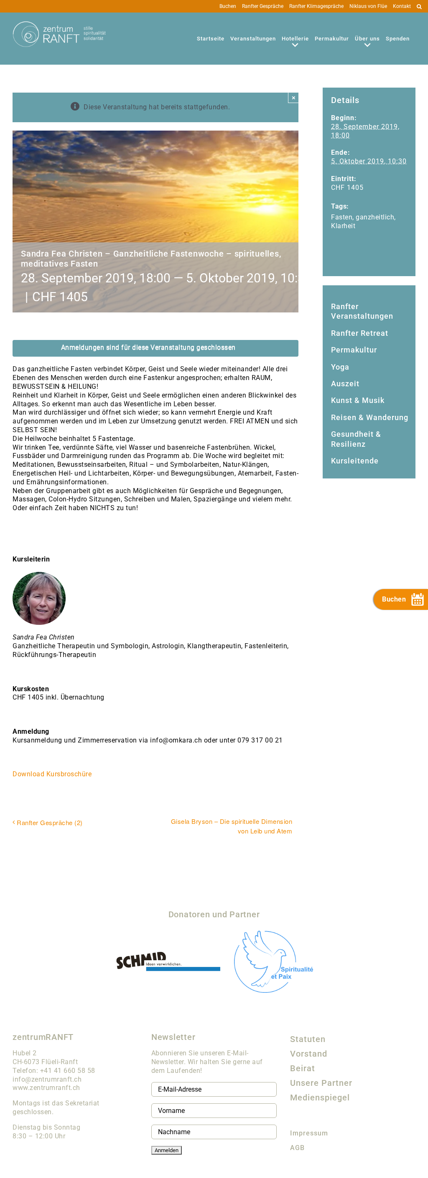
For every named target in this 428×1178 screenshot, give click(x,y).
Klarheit (343, 226)
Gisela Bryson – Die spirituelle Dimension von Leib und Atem (232, 826)
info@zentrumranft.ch (47, 1079)
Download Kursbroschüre (52, 774)
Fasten (341, 217)
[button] (419, 6)
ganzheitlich (375, 217)
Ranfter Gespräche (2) (50, 822)
